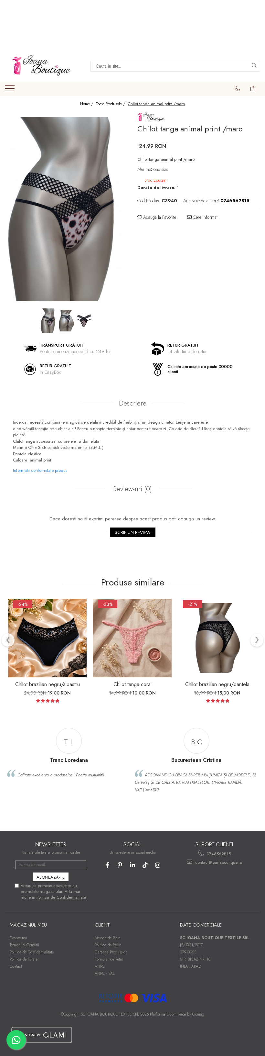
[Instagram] (158, 865)
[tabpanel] (66, 209)
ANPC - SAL (105, 973)
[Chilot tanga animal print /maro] (66, 209)
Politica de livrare (23, 959)
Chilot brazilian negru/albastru (47, 684)
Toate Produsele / (111, 104)
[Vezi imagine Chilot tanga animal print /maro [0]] (49, 321)
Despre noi (18, 938)
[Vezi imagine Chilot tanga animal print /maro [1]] (66, 321)
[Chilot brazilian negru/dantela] (217, 638)
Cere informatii (205, 217)
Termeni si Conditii (24, 945)
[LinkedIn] (132, 865)
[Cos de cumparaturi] (253, 88)
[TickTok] (145, 865)
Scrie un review (133, 532)
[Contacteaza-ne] (237, 88)
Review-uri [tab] (131, 489)
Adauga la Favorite (159, 217)
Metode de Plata (108, 938)
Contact (16, 966)
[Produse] (10, 90)
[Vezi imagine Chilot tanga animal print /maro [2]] (84, 321)
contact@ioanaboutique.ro (218, 862)
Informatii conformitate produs (40, 470)
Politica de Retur (108, 945)
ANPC (100, 966)
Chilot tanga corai (132, 684)
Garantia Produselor (111, 952)
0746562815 (218, 854)
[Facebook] (107, 865)
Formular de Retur (109, 959)
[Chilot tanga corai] (132, 638)
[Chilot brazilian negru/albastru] (47, 638)
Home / (87, 104)
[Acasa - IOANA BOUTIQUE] (42, 66)
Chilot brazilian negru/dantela (217, 684)
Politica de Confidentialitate (61, 897)
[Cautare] (254, 66)
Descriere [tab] (132, 403)
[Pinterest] (120, 865)
